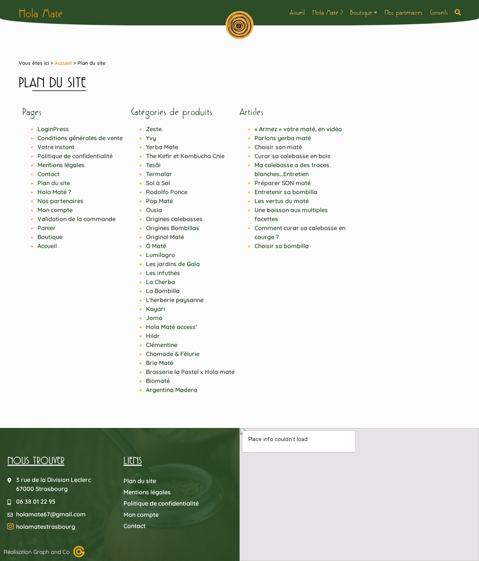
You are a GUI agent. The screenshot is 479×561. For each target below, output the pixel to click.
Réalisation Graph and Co (37, 551)
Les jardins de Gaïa (173, 264)
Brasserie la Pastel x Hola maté (190, 371)
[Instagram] (10, 526)
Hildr (153, 336)
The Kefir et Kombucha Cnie (185, 156)
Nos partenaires (403, 12)
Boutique (361, 12)
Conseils (439, 12)
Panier (46, 228)
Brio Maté (159, 363)
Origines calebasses (174, 219)
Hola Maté (41, 13)
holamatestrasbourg (45, 526)
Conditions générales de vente (80, 138)
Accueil (297, 12)
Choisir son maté (278, 147)
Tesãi (153, 165)
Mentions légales (61, 165)
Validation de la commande (76, 219)
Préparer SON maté (282, 183)
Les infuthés (163, 273)
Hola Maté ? (327, 12)
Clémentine (161, 345)
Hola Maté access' (171, 327)
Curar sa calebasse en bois (292, 156)
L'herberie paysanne (175, 300)
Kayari (155, 309)
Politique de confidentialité (75, 156)
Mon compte (55, 210)
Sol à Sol (158, 183)
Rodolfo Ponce (166, 192)
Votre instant (55, 147)
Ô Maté (156, 246)
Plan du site (53, 183)
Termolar (159, 174)
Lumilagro (160, 255)
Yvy (151, 138)
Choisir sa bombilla (281, 246)
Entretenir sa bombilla (285, 192)
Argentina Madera (171, 389)
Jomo (154, 318)
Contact (48, 174)
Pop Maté (159, 201)
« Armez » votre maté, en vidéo (298, 129)
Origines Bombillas (172, 228)
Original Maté (165, 237)
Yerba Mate (162, 147)
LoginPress (53, 129)
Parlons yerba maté (282, 138)
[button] (458, 12)
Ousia (154, 210)
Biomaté (158, 380)
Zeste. (154, 129)
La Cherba (160, 282)
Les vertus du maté (281, 201)
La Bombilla (163, 291)
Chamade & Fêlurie (172, 354)
